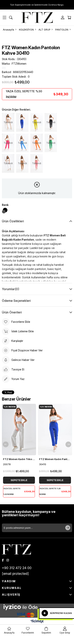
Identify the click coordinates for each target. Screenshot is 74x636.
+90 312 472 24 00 (16, 568)
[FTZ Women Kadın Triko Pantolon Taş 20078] (19, 429)
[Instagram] (7, 560)
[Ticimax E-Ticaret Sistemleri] (37, 622)
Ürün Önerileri (12, 312)
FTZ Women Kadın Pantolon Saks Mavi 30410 (55, 459)
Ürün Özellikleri (13, 221)
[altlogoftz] (16, 549)
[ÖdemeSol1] (37, 607)
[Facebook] (3, 560)
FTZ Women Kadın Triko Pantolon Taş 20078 (19, 459)
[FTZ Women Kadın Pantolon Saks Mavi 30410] (22, 122)
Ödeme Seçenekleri (16, 301)
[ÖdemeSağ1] (37, 614)
